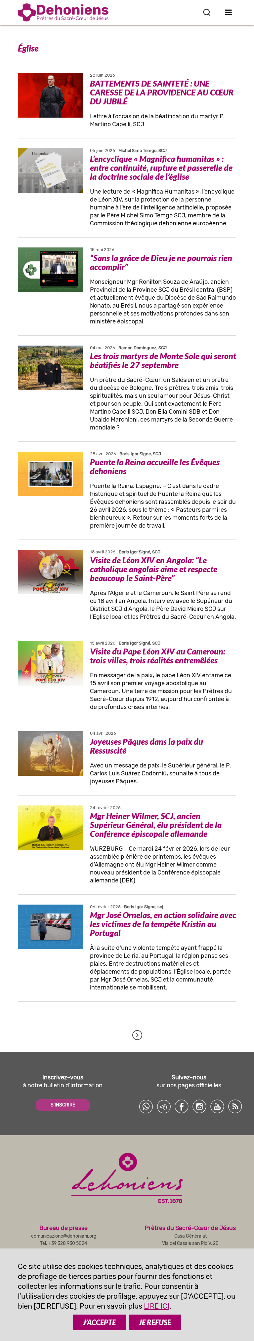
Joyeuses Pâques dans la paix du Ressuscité (146, 745)
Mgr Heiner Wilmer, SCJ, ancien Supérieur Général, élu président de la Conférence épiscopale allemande (156, 824)
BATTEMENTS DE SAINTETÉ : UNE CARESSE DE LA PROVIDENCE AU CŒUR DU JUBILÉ (161, 92)
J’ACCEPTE (99, 1322)
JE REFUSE (155, 1322)
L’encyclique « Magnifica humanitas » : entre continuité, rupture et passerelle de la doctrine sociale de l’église (161, 167)
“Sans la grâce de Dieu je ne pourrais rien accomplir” (161, 262)
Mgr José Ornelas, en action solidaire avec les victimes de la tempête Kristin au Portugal (163, 924)
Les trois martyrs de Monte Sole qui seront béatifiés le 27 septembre (163, 360)
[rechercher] (207, 12)
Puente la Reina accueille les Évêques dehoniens (155, 466)
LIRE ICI (156, 1306)
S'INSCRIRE (63, 1105)
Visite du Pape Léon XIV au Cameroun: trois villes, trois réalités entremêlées (157, 655)
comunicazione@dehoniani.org (63, 1236)
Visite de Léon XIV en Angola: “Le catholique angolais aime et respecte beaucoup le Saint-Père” (153, 569)
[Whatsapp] (146, 1106)
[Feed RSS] (235, 1106)
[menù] (228, 12)
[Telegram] (163, 1106)
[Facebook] (181, 1106)
